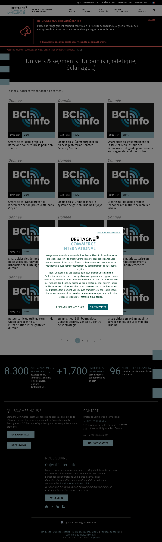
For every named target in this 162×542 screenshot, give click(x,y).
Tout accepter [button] (98, 307)
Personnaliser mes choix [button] (70, 307)
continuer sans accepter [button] (109, 232)
